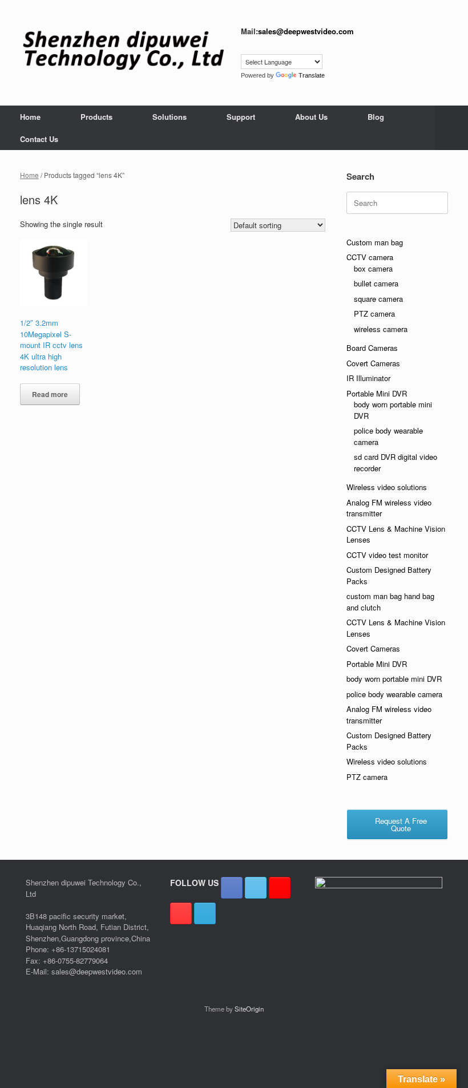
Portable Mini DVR (376, 393)
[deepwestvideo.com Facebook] (232, 888)
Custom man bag (374, 242)
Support (241, 116)
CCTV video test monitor (387, 554)
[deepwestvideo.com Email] (205, 913)
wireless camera (381, 328)
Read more (50, 394)
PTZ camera (374, 313)
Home (30, 116)
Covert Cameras (373, 363)
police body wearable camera (394, 694)
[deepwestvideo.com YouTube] (181, 913)
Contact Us (39, 139)
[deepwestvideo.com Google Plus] (280, 888)
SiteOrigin (249, 1008)
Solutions (169, 116)
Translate (311, 75)
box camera (373, 268)
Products (96, 116)
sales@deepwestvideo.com (306, 31)
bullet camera (376, 283)
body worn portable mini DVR (394, 678)
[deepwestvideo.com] (123, 50)
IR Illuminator (368, 378)
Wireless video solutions (386, 487)
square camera (378, 298)
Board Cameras (372, 347)
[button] (451, 128)
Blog (376, 116)
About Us (311, 116)
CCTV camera (369, 257)
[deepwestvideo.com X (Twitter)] (256, 888)
